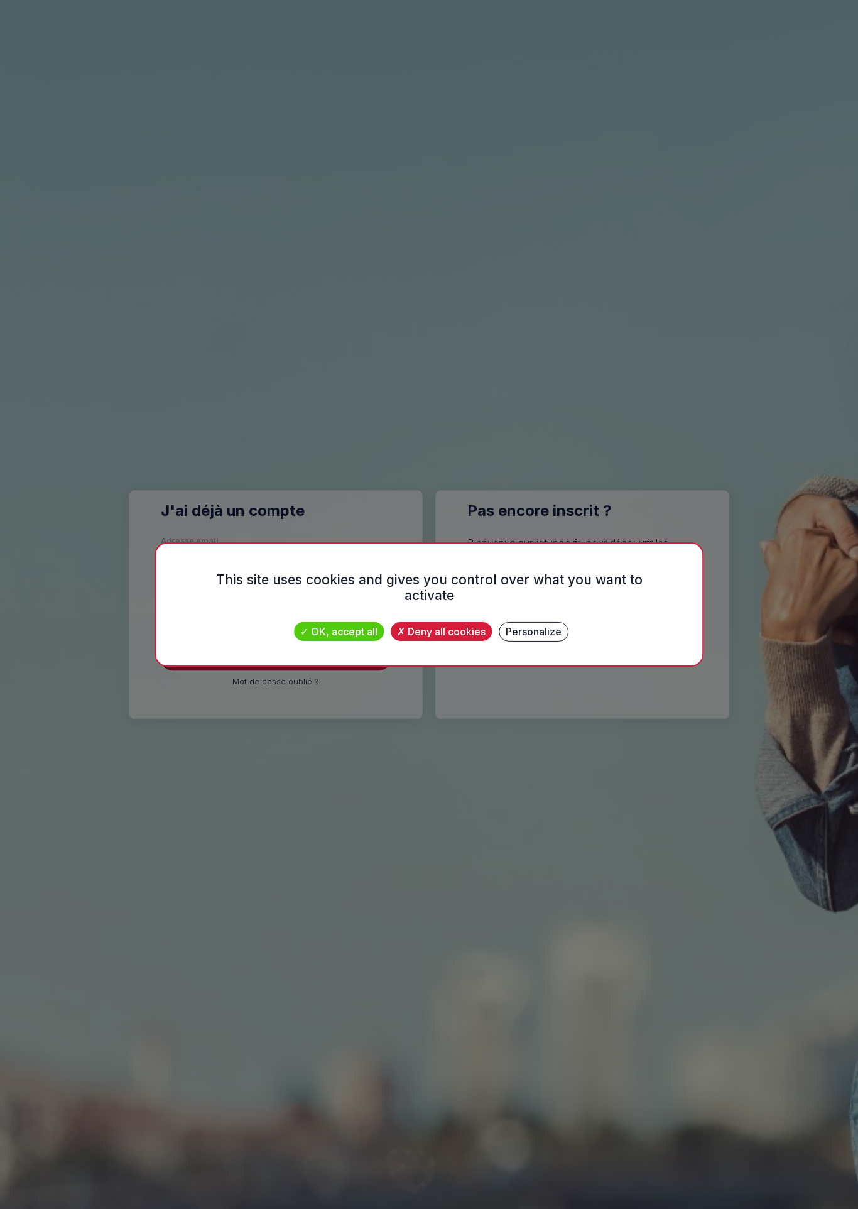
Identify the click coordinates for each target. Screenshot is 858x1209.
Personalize (534, 631)
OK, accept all (342, 631)
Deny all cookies (445, 631)
